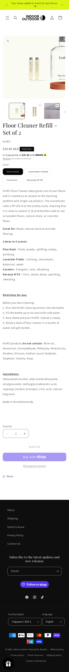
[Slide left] (4, 112)
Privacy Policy (15, 535)
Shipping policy (54, 655)
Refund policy (57, 649)
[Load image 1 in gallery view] (17, 111)
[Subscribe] (57, 571)
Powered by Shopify (37, 649)
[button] (7, 18)
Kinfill (6, 141)
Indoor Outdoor (20, 649)
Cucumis (14, 180)
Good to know (15, 527)
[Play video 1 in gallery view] (52, 111)
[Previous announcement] (7, 5)
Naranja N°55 (37, 180)
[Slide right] (65, 112)
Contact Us (13, 543)
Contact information (36, 661)
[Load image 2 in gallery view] (34, 111)
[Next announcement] (62, 5)
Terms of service (35, 655)
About (11, 510)
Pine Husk (15, 172)
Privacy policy (17, 655)
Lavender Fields (40, 172)
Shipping (6, 158)
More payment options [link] (34, 465)
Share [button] (9, 476)
